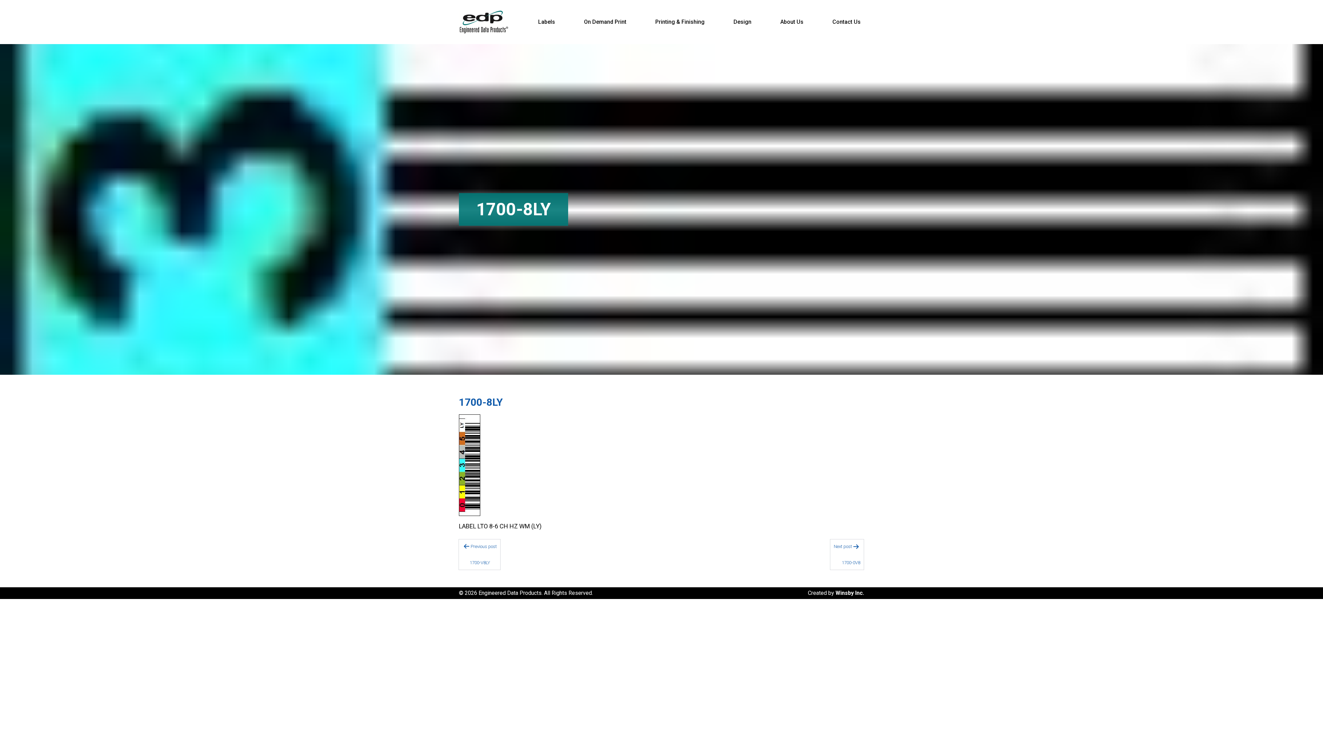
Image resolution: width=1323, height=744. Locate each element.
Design (742, 22)
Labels (546, 22)
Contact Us (846, 22)
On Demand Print (605, 22)
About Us (791, 22)
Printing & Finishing (680, 22)
